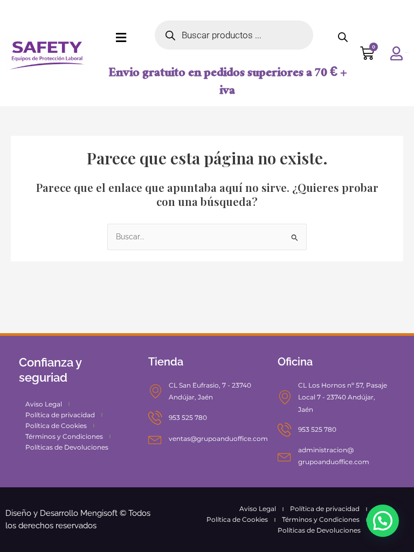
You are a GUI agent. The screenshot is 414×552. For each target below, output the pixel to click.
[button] (383, 521)
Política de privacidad (60, 415)
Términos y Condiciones (64, 436)
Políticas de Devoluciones (66, 447)
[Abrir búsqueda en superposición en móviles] (234, 35)
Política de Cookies (56, 426)
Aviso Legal (43, 404)
